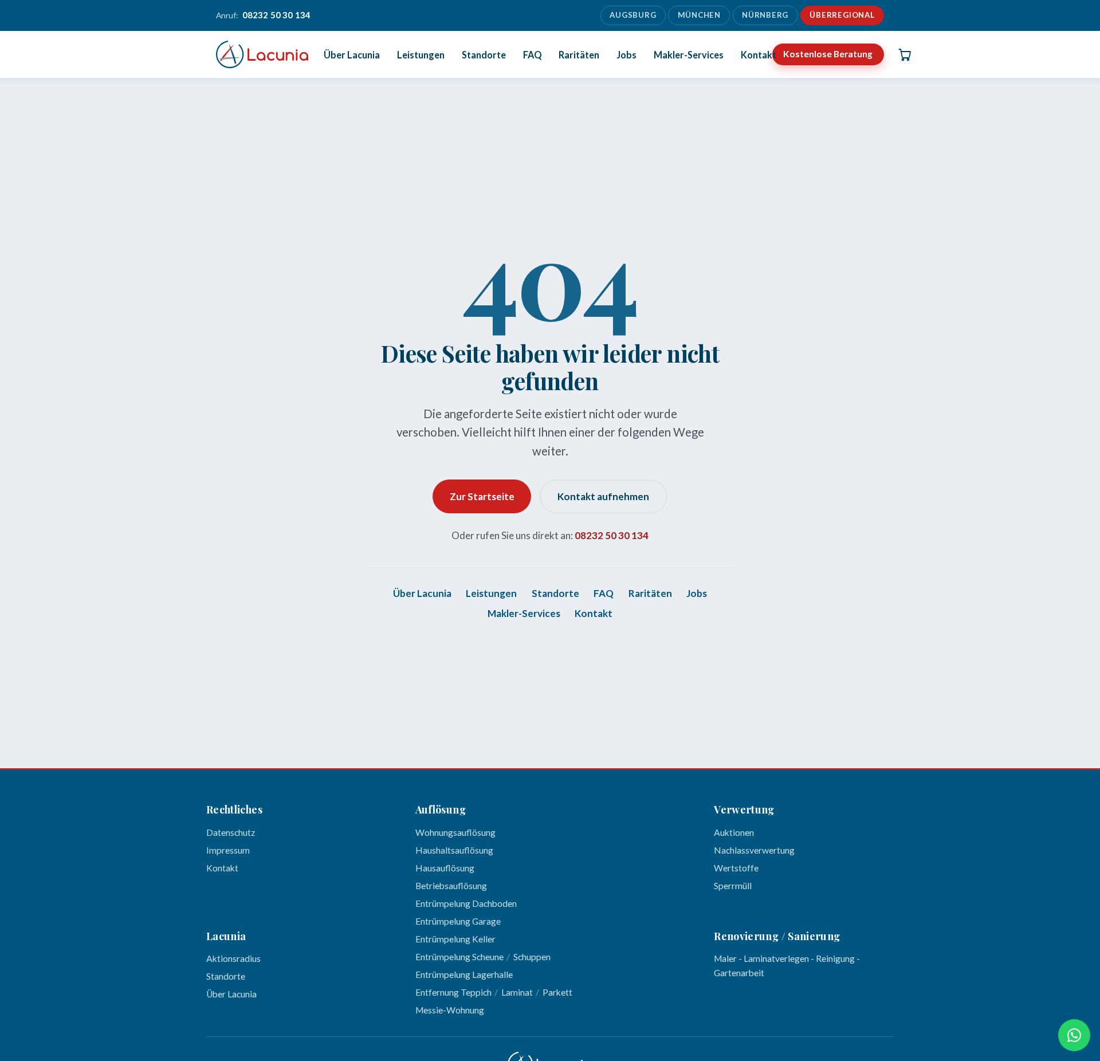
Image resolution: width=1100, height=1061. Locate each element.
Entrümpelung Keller (455, 939)
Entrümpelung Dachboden (466, 903)
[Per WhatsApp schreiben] (1074, 1035)
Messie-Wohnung (449, 1010)
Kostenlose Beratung (828, 54)
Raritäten (579, 54)
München (699, 14)
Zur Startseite (482, 496)
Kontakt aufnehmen (603, 496)
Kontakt (758, 54)
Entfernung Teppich (453, 992)
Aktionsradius (233, 958)
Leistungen (421, 54)
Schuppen (532, 957)
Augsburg (633, 14)
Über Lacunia (352, 54)
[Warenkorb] (904, 54)
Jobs (626, 54)
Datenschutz (230, 832)
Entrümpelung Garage (458, 921)
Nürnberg (765, 14)
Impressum (228, 850)
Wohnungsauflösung (455, 832)
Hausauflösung (444, 868)
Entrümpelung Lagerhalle (464, 974)
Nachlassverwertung (754, 850)
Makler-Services (689, 54)
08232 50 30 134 (612, 535)
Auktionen (734, 832)
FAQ (532, 54)
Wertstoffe (736, 868)
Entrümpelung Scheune (459, 957)
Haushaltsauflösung (454, 850)
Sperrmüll (733, 886)
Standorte (484, 54)
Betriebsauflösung (451, 886)
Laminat (517, 992)
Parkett (557, 992)
